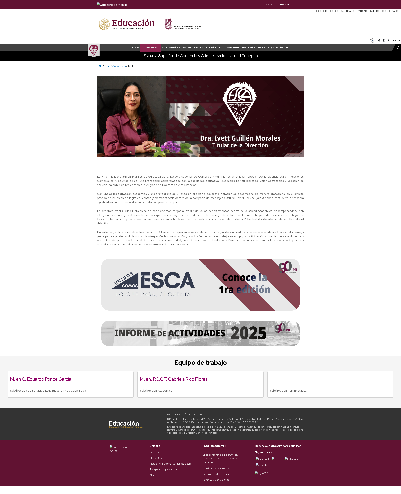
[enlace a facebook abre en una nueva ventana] (262, 459)
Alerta (153, 475)
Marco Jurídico (158, 458)
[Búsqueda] (299, 4)
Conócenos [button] (149, 47)
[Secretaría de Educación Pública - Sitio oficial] (128, 24)
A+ (389, 40)
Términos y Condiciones (215, 479)
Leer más (207, 462)
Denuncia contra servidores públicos (278, 446)
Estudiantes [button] (214, 47)
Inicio (135, 47)
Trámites (268, 4)
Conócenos (119, 66)
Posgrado (248, 47)
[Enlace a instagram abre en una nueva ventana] (291, 459)
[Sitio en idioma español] (372, 40)
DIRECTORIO (321, 11)
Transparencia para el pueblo (165, 469)
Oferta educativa (174, 47)
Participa (154, 452)
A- (394, 40)
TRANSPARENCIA (365, 11)
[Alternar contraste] (384, 40)
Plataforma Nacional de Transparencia (170, 463)
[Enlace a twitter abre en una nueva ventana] (277, 459)
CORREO (334, 11)
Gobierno (285, 4)
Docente (233, 47)
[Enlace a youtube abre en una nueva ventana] (262, 464)
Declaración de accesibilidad (218, 474)
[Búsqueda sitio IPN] (398, 47)
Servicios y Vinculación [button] (272, 47)
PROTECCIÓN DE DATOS (386, 11)
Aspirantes (195, 47)
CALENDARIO (347, 11)
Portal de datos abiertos (215, 468)
